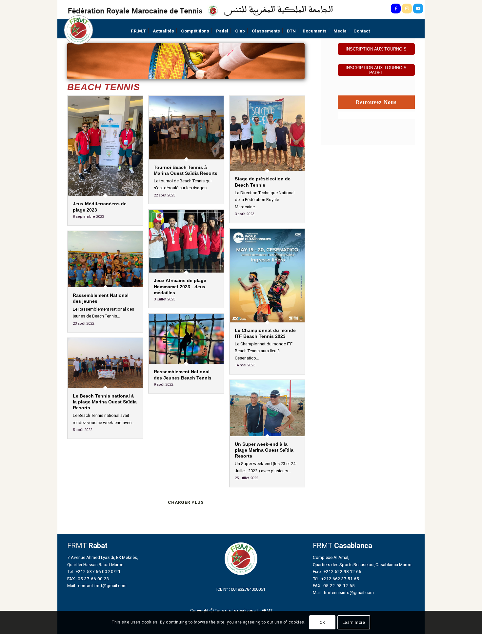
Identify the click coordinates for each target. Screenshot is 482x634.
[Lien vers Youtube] (418, 8)
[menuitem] (138, 31)
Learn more (354, 622)
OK (322, 622)
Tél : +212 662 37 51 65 (336, 578)
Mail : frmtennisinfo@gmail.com (343, 592)
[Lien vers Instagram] (407, 8)
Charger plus (186, 502)
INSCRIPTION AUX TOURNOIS (376, 49)
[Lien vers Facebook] (396, 8)
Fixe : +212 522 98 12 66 (337, 571)
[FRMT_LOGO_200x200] (78, 30)
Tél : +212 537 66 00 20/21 (94, 571)
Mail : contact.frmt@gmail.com (97, 585)
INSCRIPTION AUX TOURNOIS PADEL (376, 70)
